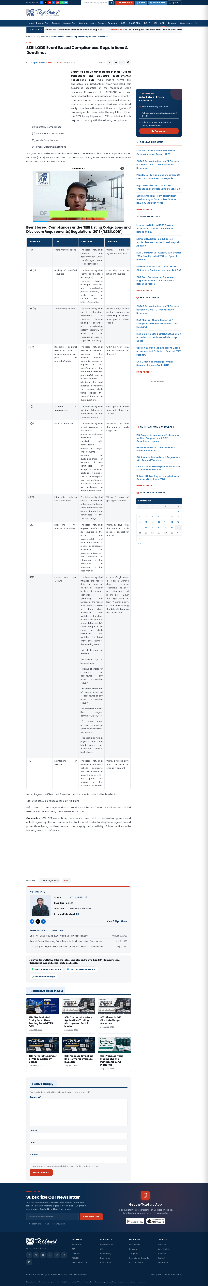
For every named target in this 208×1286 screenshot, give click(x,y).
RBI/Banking (105, 1253)
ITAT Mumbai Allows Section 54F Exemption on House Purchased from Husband (157, 323)
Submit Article (164, 1249)
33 (77, 914)
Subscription (125, 2)
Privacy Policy (156, 1274)
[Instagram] (58, 2)
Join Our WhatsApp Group (47, 969)
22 (172, 527)
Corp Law (185, 23)
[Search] (111, 3)
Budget (56, 23)
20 (159, 527)
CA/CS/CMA (105, 1262)
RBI (155, 23)
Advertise (162, 1253)
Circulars (133, 1249)
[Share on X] (109, 62)
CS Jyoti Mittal (37, 62)
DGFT (147, 23)
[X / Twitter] (45, 2)
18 (146, 527)
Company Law (86, 23)
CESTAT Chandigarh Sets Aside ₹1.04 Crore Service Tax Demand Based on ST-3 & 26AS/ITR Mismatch (110, 29)
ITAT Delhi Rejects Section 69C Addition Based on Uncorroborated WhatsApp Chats (158, 337)
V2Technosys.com (79, 1274)
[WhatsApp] (62, 2)
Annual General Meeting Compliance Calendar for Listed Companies (66, 941)
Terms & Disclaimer (173, 1274)
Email (33, 1142)
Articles (44, 36)
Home (31, 23)
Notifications (134, 1244)
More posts (142, 209)
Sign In (175, 2)
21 (165, 527)
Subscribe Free (91, 1216)
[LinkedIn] (53, 2)
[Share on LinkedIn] (115, 62)
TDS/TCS (76, 1258)
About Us (162, 1244)
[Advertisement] (47, 98)
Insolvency (105, 1258)
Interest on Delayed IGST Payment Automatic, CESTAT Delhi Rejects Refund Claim (155, 228)
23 (178, 527)
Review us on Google (45, 976)
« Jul (139, 543)
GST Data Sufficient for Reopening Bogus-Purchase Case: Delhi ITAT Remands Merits (155, 281)
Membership (163, 1262)
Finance (172, 23)
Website (34, 1154)
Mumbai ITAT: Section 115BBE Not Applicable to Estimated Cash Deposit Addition (158, 242)
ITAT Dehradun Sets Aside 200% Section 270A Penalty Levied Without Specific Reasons (159, 256)
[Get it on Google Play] (135, 1221)
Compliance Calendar (139, 1258)
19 (153, 527)
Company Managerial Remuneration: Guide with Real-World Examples (66, 946)
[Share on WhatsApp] (122, 62)
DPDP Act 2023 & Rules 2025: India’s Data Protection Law (59, 935)
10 (140, 522)
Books (142, 2)
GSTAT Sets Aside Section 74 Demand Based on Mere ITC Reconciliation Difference (158, 165)
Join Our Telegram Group (83, 969)
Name (33, 1130)
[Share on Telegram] (128, 62)
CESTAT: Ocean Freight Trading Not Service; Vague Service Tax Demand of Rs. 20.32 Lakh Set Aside (158, 199)
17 (140, 527)
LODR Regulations (50, 880)
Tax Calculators (136, 1262)
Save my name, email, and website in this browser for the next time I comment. (66, 1166)
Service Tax (69, 23)
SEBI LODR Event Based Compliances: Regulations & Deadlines (77, 50)
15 (172, 522)
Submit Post (159, 2)
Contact (161, 1258)
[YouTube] (49, 2)
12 (153, 522)
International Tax (79, 1262)
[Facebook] (41, 2)
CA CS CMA (135, 23)
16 (178, 522)
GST (123, 23)
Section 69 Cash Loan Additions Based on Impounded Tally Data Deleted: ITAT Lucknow (158, 351)
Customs (112, 23)
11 (146, 522)
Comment (35, 1097)
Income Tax (42, 23)
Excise (101, 23)
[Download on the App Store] (155, 1221)
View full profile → (117, 921)
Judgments (134, 1253)
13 (159, 522)
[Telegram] (66, 2)
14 (165, 522)
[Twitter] (38, 921)
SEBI (162, 23)
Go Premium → (159, 131)
